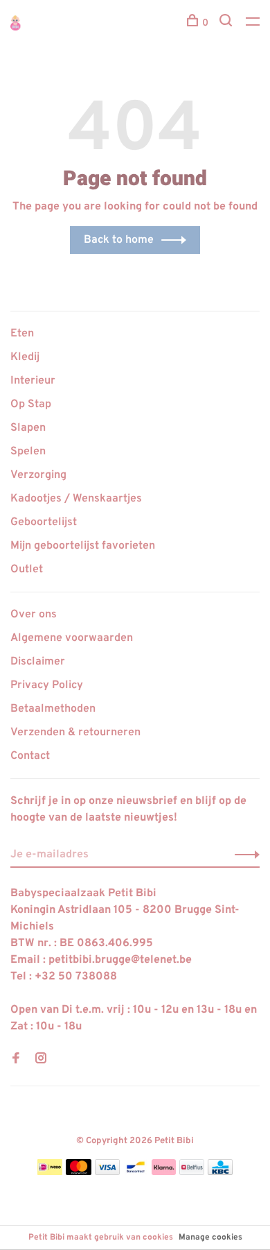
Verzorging (38, 475)
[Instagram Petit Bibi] (40, 1060)
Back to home (119, 240)
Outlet (26, 569)
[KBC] (220, 1172)
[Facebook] (15, 1060)
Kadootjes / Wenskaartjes (76, 499)
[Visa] (107, 1172)
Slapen (28, 428)
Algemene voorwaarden (71, 638)
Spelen (28, 452)
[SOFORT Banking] (164, 1172)
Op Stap (30, 404)
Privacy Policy (46, 685)
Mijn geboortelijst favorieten (82, 546)
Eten (22, 334)
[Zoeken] (227, 23)
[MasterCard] (78, 1172)
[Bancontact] (135, 1172)
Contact (30, 756)
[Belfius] (191, 1172)
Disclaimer (37, 662)
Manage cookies (210, 1237)
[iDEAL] (49, 1172)
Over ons (33, 615)
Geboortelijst (43, 522)
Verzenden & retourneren (75, 732)
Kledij (24, 357)
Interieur (32, 381)
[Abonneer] (243, 854)
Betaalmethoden (53, 709)
